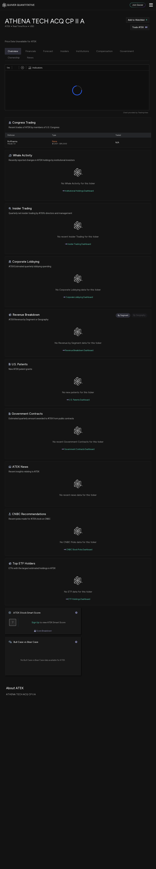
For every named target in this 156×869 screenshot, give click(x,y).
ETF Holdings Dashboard (79, 599)
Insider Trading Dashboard (79, 244)
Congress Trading (23, 122)
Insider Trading (22, 208)
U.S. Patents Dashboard (79, 400)
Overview (13, 51)
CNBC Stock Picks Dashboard (79, 549)
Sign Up (35, 622)
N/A (117, 142)
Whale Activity (22, 155)
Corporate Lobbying (25, 261)
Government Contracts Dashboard (79, 449)
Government (127, 51)
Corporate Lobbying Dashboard (79, 297)
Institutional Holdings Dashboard (79, 191)
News (30, 57)
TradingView (143, 112)
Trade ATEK (138, 27)
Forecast (48, 51)
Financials (30, 51)
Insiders (64, 51)
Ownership (14, 57)
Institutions (82, 51)
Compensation (104, 51)
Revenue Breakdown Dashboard (79, 350)
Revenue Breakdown (26, 314)
